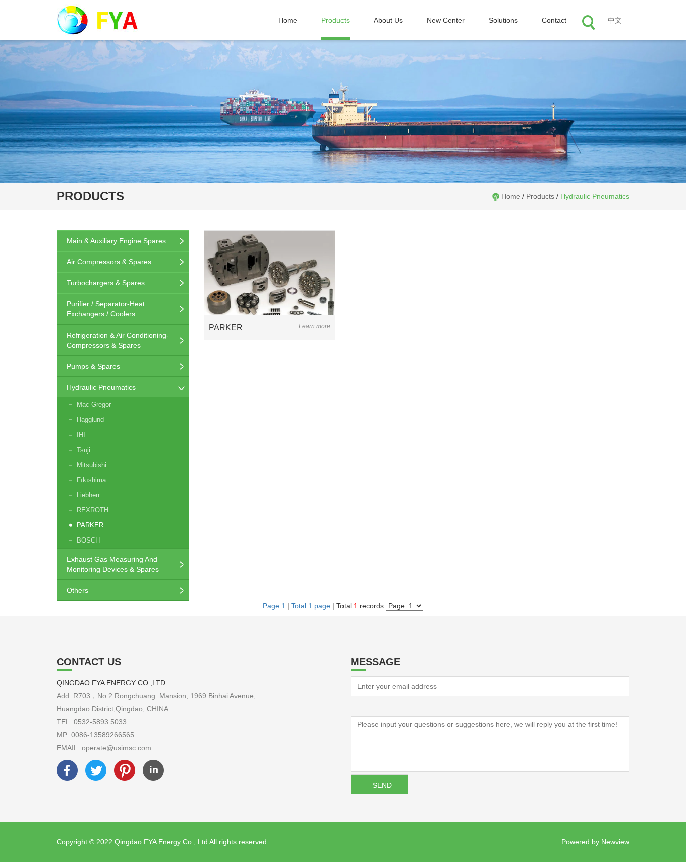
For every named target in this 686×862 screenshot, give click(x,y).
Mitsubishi (91, 465)
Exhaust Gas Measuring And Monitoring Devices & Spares (113, 564)
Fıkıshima (91, 480)
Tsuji (83, 450)
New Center (446, 20)
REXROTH (92, 510)
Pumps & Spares (93, 366)
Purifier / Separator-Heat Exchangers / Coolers (106, 309)
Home (287, 20)
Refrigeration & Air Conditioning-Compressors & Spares (118, 340)
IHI (81, 435)
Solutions (503, 20)
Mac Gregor (94, 404)
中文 (615, 20)
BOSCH (88, 540)
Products (335, 20)
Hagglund (90, 419)
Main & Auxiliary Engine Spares (116, 241)
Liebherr (88, 495)
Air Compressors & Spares (109, 262)
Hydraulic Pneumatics (594, 196)
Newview (615, 842)
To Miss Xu (368, 706)
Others (77, 590)
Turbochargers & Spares (106, 283)
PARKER (90, 525)
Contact (554, 20)
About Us (388, 20)
